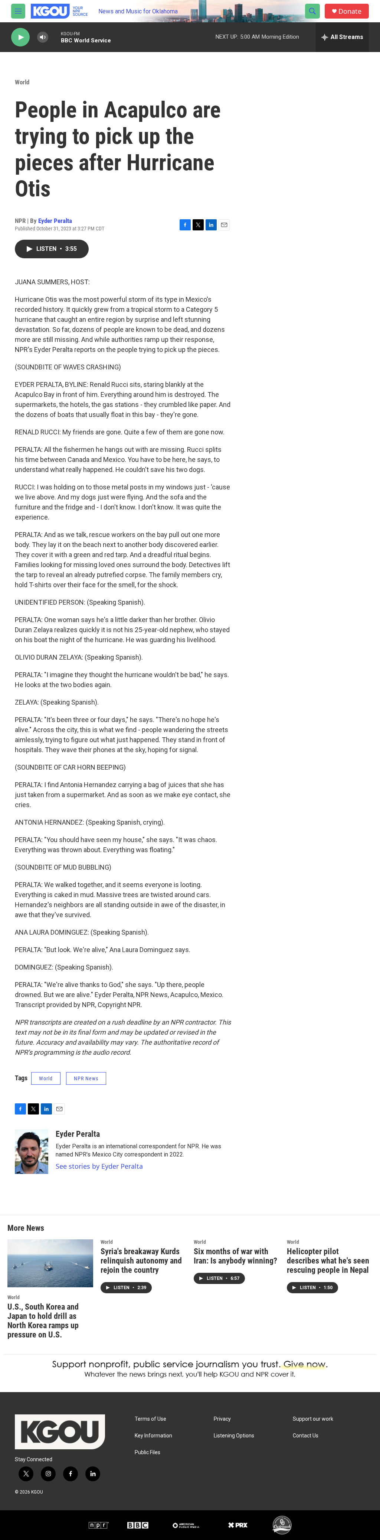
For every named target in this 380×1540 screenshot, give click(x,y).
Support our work (313, 1419)
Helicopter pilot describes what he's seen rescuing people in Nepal (328, 1261)
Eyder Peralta (55, 220)
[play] (20, 37)
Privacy (222, 1419)
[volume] (42, 37)
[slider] (54, 37)
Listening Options (234, 1436)
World (22, 82)
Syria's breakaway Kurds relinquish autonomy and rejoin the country (141, 1261)
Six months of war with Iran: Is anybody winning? (235, 1256)
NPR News (86, 1078)
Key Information (153, 1436)
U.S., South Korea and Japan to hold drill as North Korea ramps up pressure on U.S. (43, 1320)
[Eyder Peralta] (31, 1151)
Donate (349, 11)
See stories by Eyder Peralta (99, 1166)
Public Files (147, 1452)
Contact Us (305, 1436)
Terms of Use (150, 1419)
